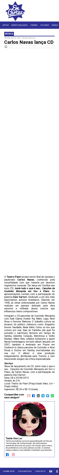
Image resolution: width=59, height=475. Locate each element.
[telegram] (43, 396)
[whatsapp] (52, 396)
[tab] (5, 25)
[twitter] (47, 396)
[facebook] (33, 396)
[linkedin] (38, 396)
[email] (28, 396)
